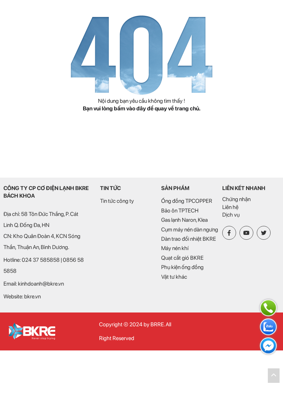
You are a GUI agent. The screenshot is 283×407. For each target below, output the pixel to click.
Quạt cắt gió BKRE (182, 258)
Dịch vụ (231, 214)
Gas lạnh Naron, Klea (184, 220)
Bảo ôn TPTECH (179, 210)
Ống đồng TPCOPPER (186, 201)
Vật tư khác (174, 277)
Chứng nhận (236, 199)
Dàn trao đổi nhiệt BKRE (188, 239)
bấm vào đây (130, 108)
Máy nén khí (174, 248)
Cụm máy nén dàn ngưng (189, 229)
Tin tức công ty (117, 201)
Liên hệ (230, 207)
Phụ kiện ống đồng (182, 267)
